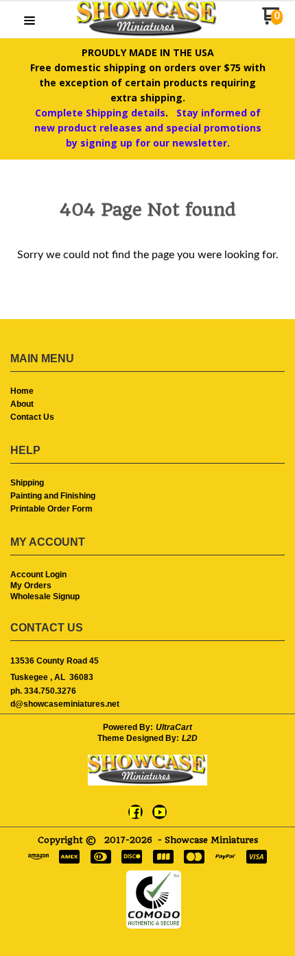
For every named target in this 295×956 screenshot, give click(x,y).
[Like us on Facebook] (135, 812)
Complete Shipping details (100, 112)
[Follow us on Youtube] (159, 812)
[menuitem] (147, 392)
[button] (29, 21)
